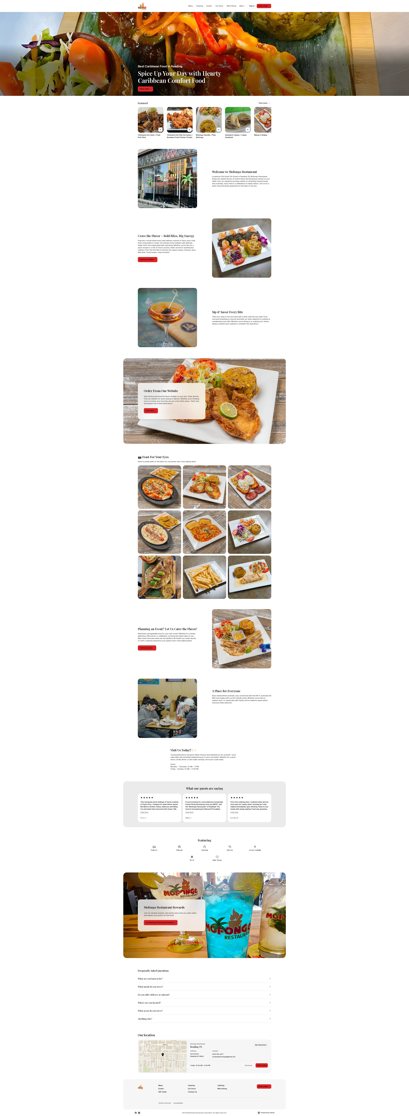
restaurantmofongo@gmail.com (223, 1057)
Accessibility (178, 1103)
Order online (262, 1065)
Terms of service (164, 1103)
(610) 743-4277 (217, 1054)
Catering (199, 6)
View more (144, 812)
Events (209, 6)
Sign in (252, 6)
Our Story (219, 6)
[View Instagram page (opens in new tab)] (139, 1113)
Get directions (260, 1045)
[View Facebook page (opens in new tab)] (135, 1113)
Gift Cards (162, 1092)
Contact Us (192, 1092)
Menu (190, 6)
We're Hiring (231, 6)
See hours (248, 1065)
